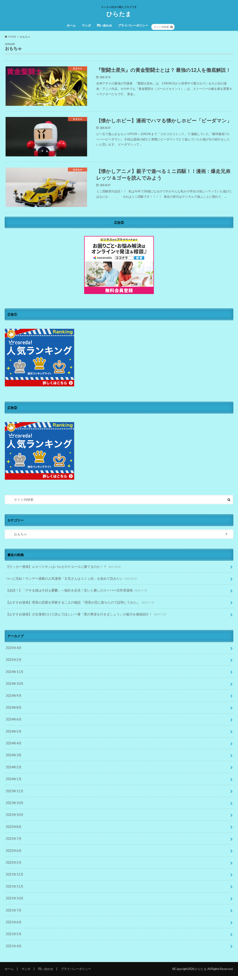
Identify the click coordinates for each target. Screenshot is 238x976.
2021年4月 (14, 946)
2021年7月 (14, 910)
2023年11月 (14, 791)
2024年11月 (14, 672)
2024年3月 (14, 755)
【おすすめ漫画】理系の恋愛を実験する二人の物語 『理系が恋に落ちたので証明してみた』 (80, 602)
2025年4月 (14, 648)
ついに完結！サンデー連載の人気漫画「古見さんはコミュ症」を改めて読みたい (71, 578)
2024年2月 (14, 767)
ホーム (71, 25)
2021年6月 (14, 922)
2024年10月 (14, 683)
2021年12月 (14, 874)
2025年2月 (14, 660)
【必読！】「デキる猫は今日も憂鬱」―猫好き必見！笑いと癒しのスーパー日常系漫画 (76, 590)
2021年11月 (14, 886)
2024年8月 (14, 707)
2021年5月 (14, 934)
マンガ (86, 25)
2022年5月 (14, 862)
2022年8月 (14, 827)
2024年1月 (14, 779)
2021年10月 (14, 898)
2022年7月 (14, 838)
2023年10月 (14, 803)
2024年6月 (14, 719)
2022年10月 (14, 815)
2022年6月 (14, 851)
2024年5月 (14, 731)
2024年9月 (14, 696)
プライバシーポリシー (133, 25)
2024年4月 (14, 743)
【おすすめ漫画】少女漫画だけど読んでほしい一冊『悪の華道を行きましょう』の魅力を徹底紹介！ (86, 614)
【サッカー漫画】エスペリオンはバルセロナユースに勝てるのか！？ (63, 567)
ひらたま (119, 13)
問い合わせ (104, 25)
